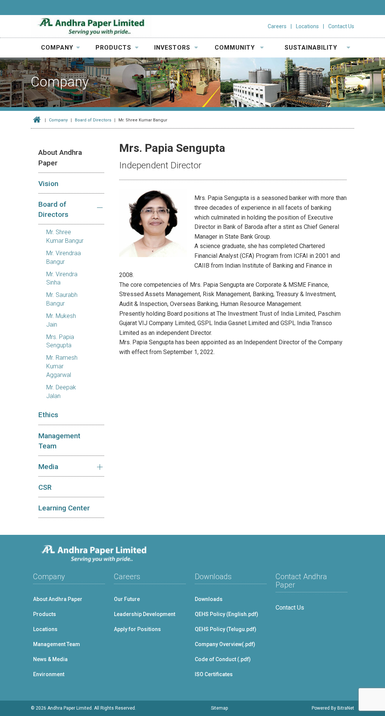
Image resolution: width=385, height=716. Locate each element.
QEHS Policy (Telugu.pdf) (225, 629)
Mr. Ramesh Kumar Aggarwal (61, 366)
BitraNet (345, 708)
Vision (48, 183)
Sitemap (219, 708)
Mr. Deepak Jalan (61, 392)
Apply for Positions (137, 629)
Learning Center (64, 508)
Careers (277, 26)
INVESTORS (172, 47)
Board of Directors (93, 120)
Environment (48, 674)
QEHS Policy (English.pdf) (226, 614)
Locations (307, 26)
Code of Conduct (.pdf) (223, 659)
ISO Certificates (214, 674)
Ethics (48, 414)
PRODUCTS (113, 47)
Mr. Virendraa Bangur (63, 257)
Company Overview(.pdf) (225, 644)
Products (44, 614)
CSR (45, 487)
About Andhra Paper (60, 157)
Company (58, 120)
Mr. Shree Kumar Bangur (64, 236)
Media (48, 466)
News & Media (50, 659)
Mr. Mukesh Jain (61, 320)
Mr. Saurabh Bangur (61, 299)
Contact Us (341, 26)
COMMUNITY (235, 47)
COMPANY (57, 47)
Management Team (59, 440)
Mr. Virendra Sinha (61, 278)
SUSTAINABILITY (311, 47)
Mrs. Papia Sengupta (60, 341)
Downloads (209, 599)
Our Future (127, 599)
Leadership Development (144, 614)
